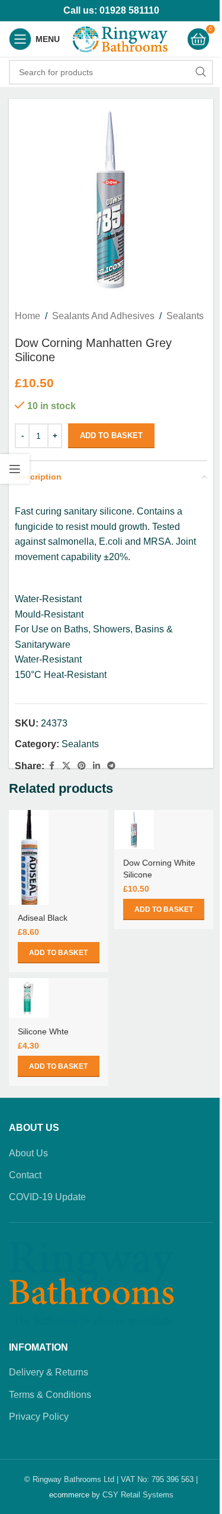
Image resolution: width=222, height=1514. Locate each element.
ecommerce (69, 1494)
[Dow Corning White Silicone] (134, 830)
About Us (28, 1153)
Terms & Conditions (50, 1395)
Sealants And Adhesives (103, 316)
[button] (58, 952)
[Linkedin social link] (96, 766)
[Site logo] (120, 38)
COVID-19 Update (47, 1197)
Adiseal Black (42, 917)
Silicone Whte (43, 1031)
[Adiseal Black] (29, 857)
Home (27, 316)
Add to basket (111, 435)
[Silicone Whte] (29, 998)
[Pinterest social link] (81, 766)
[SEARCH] (200, 72)
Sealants (185, 316)
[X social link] (66, 766)
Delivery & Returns (48, 1372)
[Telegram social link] (111, 766)
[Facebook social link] (51, 766)
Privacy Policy (39, 1417)
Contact (25, 1175)
